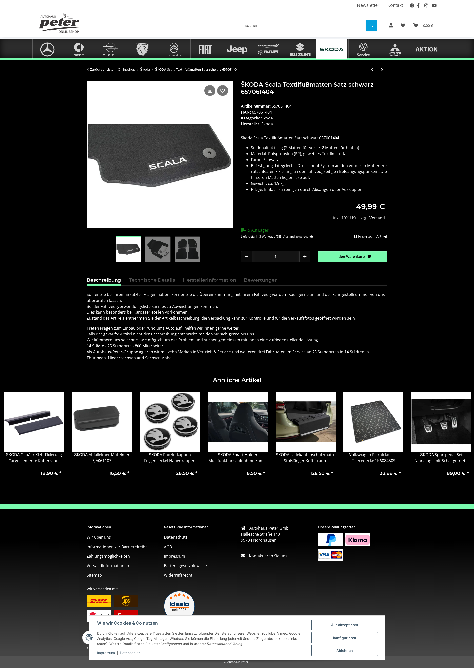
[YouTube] (433, 5)
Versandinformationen (108, 565)
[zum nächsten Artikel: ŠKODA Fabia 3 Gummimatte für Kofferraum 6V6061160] (382, 69)
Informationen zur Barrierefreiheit (118, 546)
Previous (12, 438)
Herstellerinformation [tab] (209, 280)
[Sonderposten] (426, 49)
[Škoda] (331, 48)
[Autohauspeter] (411, 5)
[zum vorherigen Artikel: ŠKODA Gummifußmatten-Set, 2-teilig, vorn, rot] (372, 69)
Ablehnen (344, 650)
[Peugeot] (142, 49)
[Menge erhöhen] (305, 256)
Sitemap (94, 575)
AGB (168, 546)
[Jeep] (237, 49)
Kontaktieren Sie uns (266, 556)
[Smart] (79, 49)
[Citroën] (174, 49)
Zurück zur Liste (101, 69)
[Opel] (110, 49)
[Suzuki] (300, 49)
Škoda (267, 118)
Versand (377, 218)
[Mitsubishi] (395, 49)
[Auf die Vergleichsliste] (209, 90)
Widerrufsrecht (178, 575)
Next (462, 438)
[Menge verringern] (246, 256)
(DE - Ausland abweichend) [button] (294, 236)
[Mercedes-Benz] (47, 49)
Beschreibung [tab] (104, 280)
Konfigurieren (344, 638)
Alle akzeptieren (344, 625)
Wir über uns (99, 537)
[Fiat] (205, 49)
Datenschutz (130, 653)
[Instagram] (425, 5)
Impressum (106, 653)
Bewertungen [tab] (261, 280)
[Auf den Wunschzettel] (222, 90)
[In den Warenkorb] (91, 78)
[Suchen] (371, 25)
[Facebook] (418, 5)
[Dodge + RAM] (268, 49)
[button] (391, 25)
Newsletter (368, 5)
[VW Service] (363, 49)
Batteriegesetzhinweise (185, 565)
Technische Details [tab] (152, 280)
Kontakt (395, 5)
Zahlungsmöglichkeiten (108, 556)
